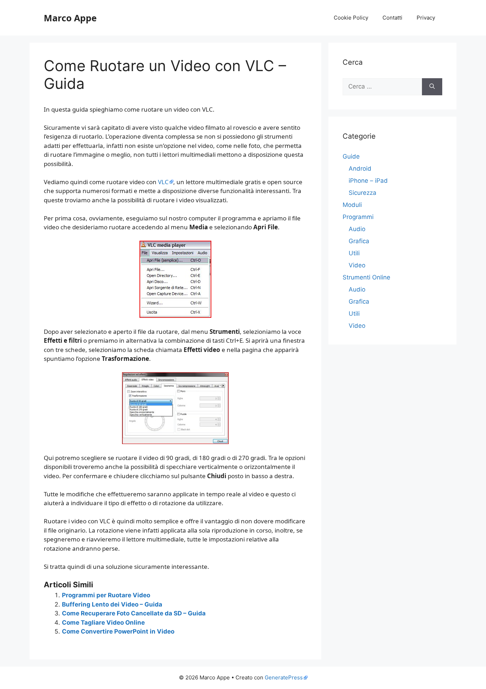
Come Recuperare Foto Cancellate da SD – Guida (134, 613)
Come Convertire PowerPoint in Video (118, 631)
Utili (354, 253)
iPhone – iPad (368, 180)
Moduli (352, 204)
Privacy (426, 17)
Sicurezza (362, 192)
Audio (357, 229)
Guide (351, 156)
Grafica (359, 241)
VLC (163, 182)
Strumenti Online (366, 277)
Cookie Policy (351, 17)
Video (357, 265)
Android (360, 168)
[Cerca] (432, 86)
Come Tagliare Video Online (103, 622)
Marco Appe (70, 18)
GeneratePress (284, 677)
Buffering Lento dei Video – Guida (112, 604)
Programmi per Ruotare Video (106, 595)
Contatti (392, 17)
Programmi (358, 216)
